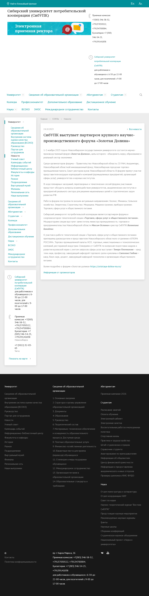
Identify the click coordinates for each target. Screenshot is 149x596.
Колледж (12, 102)
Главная (44, 119)
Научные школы (109, 526)
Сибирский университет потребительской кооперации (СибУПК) (107, 61)
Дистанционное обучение (101, 102)
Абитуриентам (95, 94)
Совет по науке (108, 500)
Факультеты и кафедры (22, 172)
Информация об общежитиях (115, 458)
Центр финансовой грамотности (117, 462)
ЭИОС (37, 109)
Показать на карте (18, 358)
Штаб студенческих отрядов (115, 444)
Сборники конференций (112, 531)
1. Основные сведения (64, 398)
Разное (14, 178)
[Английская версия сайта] (132, 3)
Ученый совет (18, 159)
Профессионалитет (32, 102)
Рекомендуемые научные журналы (118, 517)
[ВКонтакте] (103, 553)
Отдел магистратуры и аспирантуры (119, 491)
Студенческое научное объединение (119, 535)
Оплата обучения (109, 414)
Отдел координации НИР (113, 496)
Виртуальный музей (20, 185)
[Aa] (140, 3)
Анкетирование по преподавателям (118, 453)
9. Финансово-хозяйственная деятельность (74, 446)
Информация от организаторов (59, 272)
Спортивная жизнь (110, 436)
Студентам (117, 94)
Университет (14, 94)
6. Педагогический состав (65, 424)
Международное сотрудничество (64, 109)
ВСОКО (26, 109)
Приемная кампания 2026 (113, 393)
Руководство (17, 146)
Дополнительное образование (65, 102)
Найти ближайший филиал (23, 3)
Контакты (93, 109)
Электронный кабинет (112, 418)
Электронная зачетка (111, 422)
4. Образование (60, 415)
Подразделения (19, 182)
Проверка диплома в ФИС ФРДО (117, 475)
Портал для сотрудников (17, 151)
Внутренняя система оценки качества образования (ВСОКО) (22, 139)
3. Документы (59, 411)
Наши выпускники (19, 195)
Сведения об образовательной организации (54, 94)
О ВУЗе (55, 119)
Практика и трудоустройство (115, 440)
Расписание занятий (111, 409)
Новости (15, 155)
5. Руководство (60, 420)
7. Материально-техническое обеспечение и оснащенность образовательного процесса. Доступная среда (74, 433)
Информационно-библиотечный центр (21, 167)
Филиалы (15, 188)
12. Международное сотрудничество (71, 468)
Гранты (104, 522)
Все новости (135, 129)
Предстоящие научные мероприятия (119, 513)
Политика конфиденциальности (20, 561)
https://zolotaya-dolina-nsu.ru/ (105, 266)
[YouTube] (108, 553)
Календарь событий (21, 162)
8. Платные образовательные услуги (71, 441)
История (15, 175)
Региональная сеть (20, 192)
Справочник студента (111, 449)
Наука (10, 109)
